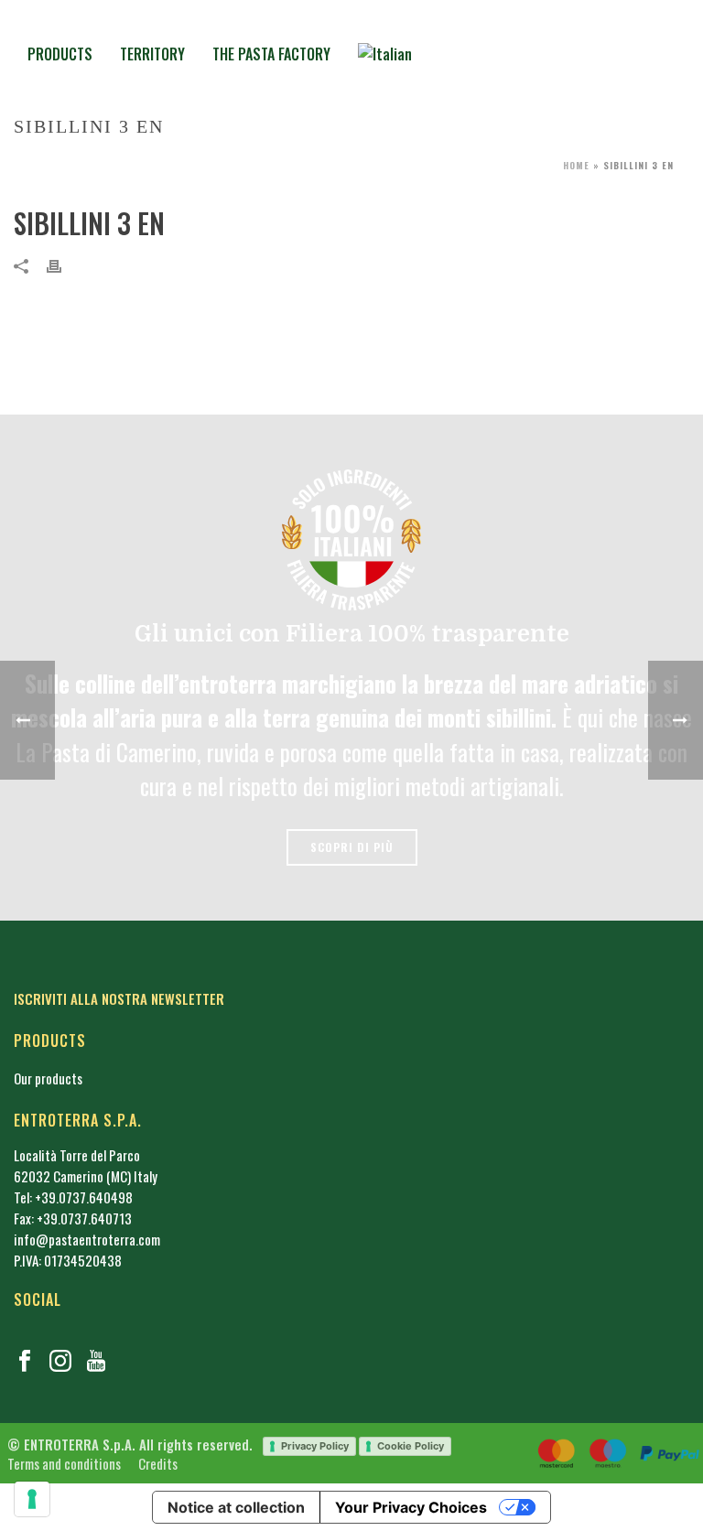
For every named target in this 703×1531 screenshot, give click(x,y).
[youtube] (96, 1361)
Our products (48, 1078)
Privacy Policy (315, 1445)
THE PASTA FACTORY (271, 54)
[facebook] (25, 1361)
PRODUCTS (59, 54)
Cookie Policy (410, 1445)
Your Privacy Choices (411, 1507)
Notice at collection (236, 1507)
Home (576, 165)
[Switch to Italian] (385, 51)
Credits (156, 1463)
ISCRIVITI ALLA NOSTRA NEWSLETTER (119, 998)
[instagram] (60, 1361)
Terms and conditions (64, 1463)
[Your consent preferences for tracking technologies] (32, 1499)
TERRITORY (152, 54)
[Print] (63, 264)
